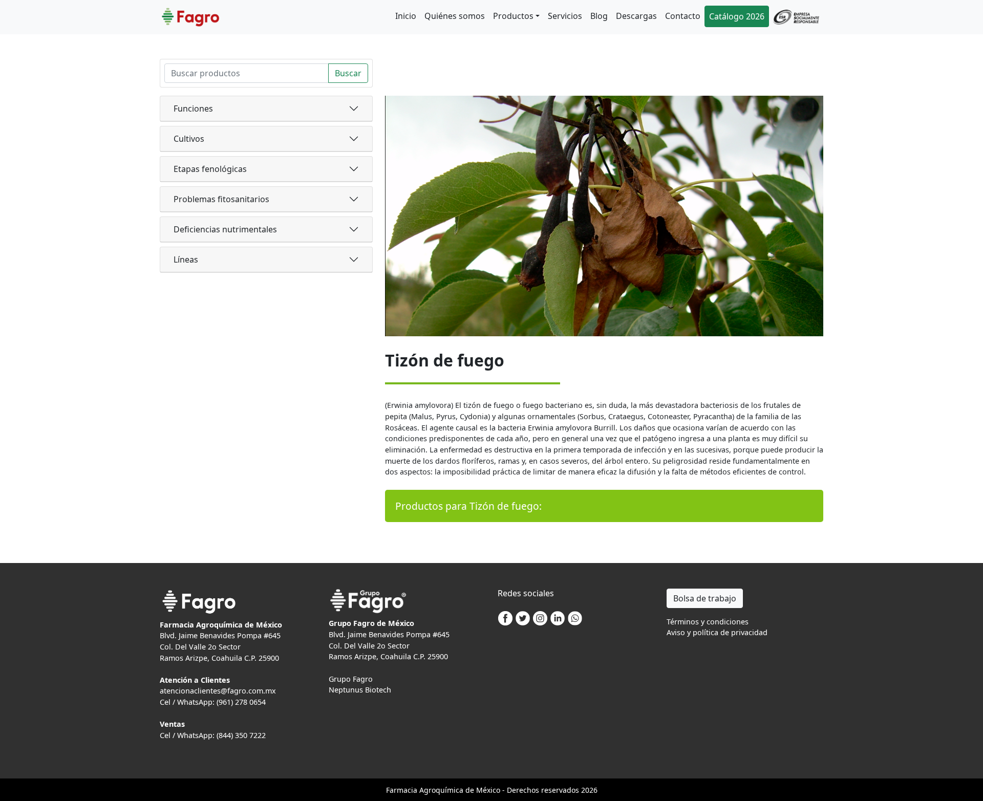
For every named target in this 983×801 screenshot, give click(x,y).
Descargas (636, 15)
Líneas (186, 259)
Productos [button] (513, 15)
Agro (427, 790)
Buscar (348, 73)
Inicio (405, 15)
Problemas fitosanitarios (221, 199)
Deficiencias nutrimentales (225, 229)
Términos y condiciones (708, 621)
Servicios (565, 15)
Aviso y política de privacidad (717, 632)
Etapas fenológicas (210, 169)
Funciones (193, 108)
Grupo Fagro (351, 679)
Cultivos (189, 138)
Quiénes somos (454, 15)
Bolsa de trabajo (704, 598)
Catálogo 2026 (736, 16)
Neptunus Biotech (360, 690)
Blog (599, 15)
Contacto (682, 15)
